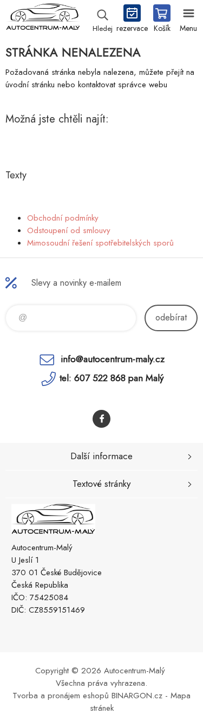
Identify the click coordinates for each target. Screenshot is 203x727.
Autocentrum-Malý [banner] (42, 19)
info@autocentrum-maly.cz (113, 358)
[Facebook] (101, 419)
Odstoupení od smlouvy (68, 230)
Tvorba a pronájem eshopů (60, 696)
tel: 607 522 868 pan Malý (111, 377)
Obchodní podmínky (63, 218)
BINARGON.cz (137, 696)
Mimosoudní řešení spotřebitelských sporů (100, 243)
